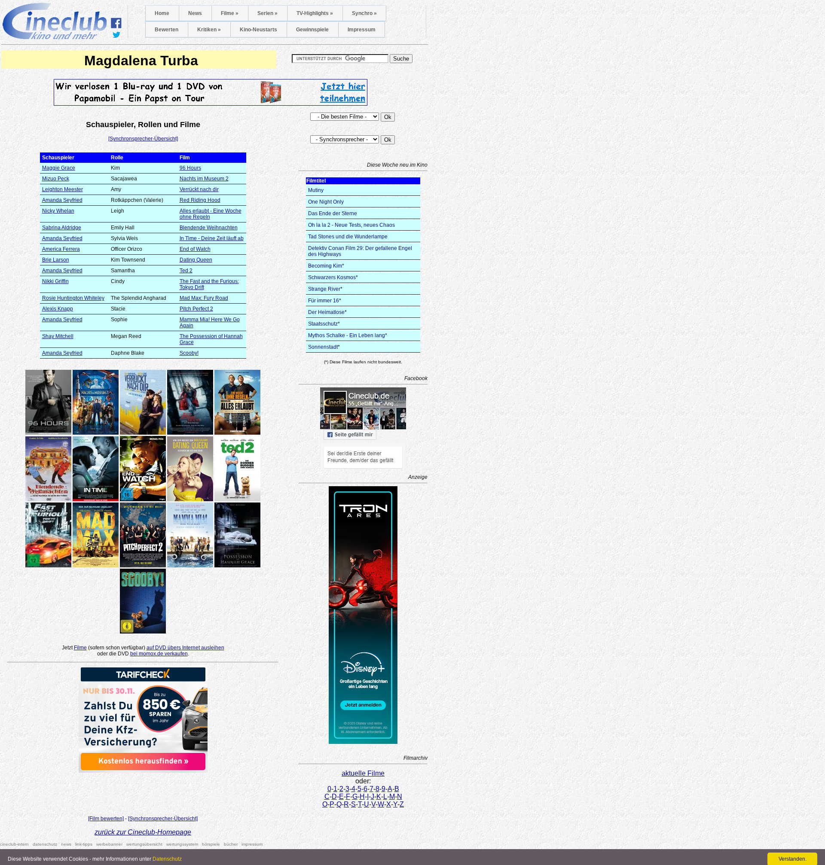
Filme (80, 648)
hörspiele (211, 844)
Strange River (324, 289)
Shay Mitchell (57, 336)
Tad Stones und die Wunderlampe (348, 237)
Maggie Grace (58, 168)
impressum (252, 844)
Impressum (362, 30)
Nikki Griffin (55, 281)
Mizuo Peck (55, 179)
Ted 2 (186, 271)
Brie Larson (55, 260)
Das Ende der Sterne (332, 213)
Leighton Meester (62, 189)
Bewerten (166, 30)
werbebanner (109, 844)
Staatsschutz (323, 324)
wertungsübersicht (144, 844)
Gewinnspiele (312, 30)
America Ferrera (61, 249)
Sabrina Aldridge (61, 228)
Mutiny (316, 190)
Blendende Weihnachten (209, 228)
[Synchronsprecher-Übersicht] (143, 139)
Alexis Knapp (57, 309)
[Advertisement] (143, 791)
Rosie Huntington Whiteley (73, 298)
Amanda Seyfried (62, 200)
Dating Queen (196, 260)
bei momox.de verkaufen (159, 654)
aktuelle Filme (363, 773)
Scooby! (189, 353)
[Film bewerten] (106, 819)
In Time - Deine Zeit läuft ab (212, 238)
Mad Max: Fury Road (204, 298)
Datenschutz (167, 859)
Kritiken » (209, 30)
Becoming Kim (325, 266)
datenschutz (45, 844)
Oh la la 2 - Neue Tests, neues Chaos (351, 225)
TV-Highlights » (314, 13)
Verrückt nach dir (199, 189)
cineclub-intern (14, 844)
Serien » (267, 13)
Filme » (229, 13)
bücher (231, 844)
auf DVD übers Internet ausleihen (185, 648)
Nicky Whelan (58, 211)
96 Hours (190, 168)
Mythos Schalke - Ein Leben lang (346, 335)
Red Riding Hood (200, 200)
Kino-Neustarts (258, 30)
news (66, 844)
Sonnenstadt (323, 347)
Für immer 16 (323, 301)
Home (162, 13)
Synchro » (364, 13)
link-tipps (83, 844)
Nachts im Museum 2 (204, 179)
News (195, 13)
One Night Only (326, 202)
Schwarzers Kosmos (332, 277)
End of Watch (195, 249)
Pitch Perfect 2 (196, 309)
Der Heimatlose (326, 312)
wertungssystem (182, 844)
